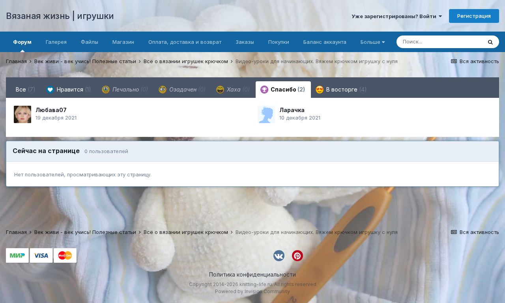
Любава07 (51, 110)
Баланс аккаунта (324, 42)
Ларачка (292, 110)
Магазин (123, 42)
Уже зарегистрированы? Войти (395, 16)
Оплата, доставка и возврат (184, 42)
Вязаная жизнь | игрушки (60, 16)
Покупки (278, 42)
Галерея (56, 42)
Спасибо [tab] (287, 89)
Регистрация (474, 16)
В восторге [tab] (346, 89)
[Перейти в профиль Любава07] (22, 114)
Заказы (245, 42)
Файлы (89, 42)
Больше (370, 42)
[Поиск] (490, 42)
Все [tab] (26, 89)
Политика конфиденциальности (252, 274)
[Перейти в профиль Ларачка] (266, 114)
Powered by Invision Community (252, 291)
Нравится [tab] (73, 89)
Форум (22, 42)
